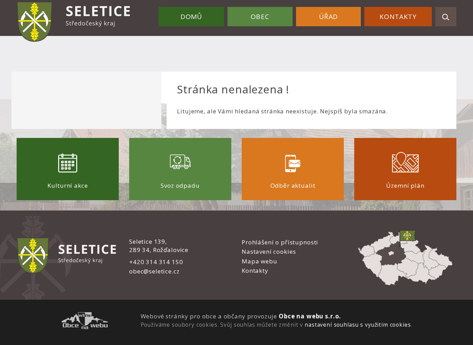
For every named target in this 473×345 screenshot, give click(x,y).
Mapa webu (259, 261)
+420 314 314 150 (156, 262)
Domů (191, 16)
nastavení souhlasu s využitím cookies (358, 324)
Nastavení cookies (269, 251)
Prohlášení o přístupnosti (280, 242)
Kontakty (398, 16)
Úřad (328, 16)
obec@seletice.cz (154, 271)
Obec (260, 16)
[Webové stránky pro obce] (85, 322)
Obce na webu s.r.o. (310, 316)
